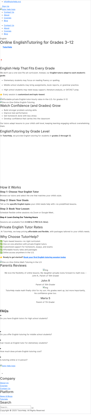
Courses (7, 18)
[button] (45, 305)
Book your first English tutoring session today (45, 257)
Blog (6, 20)
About (6, 15)
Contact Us (9, 12)
